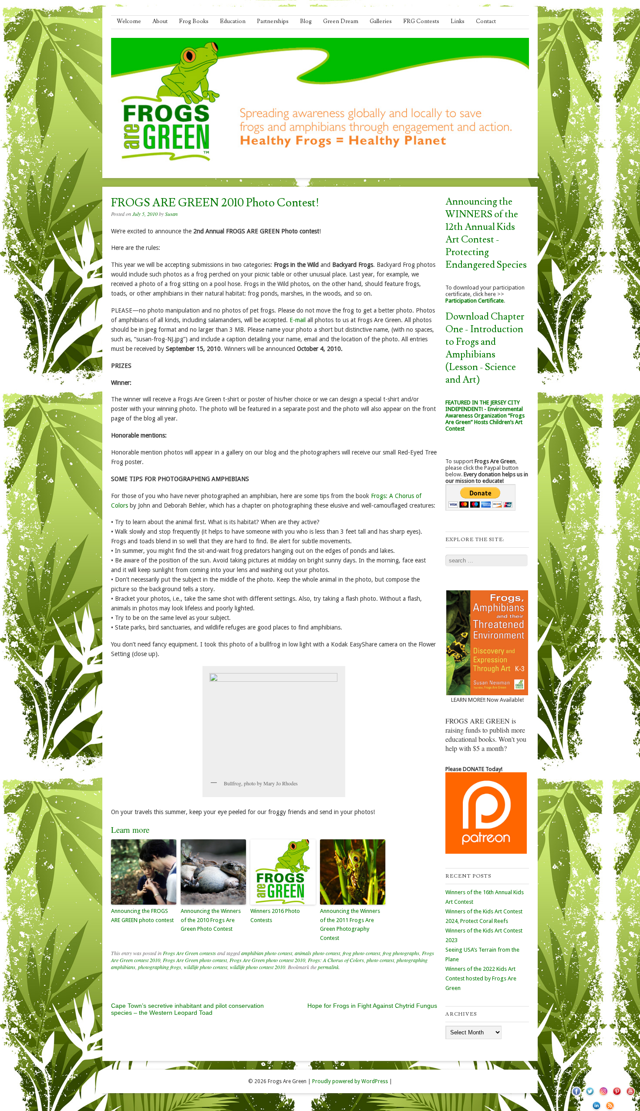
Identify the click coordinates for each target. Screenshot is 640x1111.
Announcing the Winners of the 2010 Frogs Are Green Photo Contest (211, 920)
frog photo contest (361, 952)
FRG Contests (421, 21)
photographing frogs (159, 966)
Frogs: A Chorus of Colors (336, 959)
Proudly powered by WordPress (350, 1081)
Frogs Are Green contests (189, 952)
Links (458, 21)
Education (233, 21)
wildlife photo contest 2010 (257, 966)
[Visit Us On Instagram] (603, 1095)
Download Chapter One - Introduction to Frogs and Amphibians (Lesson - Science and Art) (484, 348)
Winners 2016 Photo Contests (275, 915)
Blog (306, 21)
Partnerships (273, 21)
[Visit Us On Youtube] (630, 1095)
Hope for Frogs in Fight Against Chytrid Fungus (372, 1005)
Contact (486, 21)
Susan (171, 213)
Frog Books (194, 21)
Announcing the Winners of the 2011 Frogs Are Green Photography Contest (350, 924)
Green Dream (340, 21)
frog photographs (401, 952)
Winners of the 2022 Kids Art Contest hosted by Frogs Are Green (480, 978)
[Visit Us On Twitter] (589, 1095)
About (160, 21)
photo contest (380, 959)
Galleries (381, 21)
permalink (328, 966)
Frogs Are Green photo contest (195, 959)
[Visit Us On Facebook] (576, 1095)
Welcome (129, 21)
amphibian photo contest (266, 952)
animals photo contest (317, 952)
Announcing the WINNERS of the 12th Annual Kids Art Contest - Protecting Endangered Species (486, 233)
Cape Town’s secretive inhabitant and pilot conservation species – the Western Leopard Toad (187, 1009)
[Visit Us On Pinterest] (616, 1095)
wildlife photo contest (205, 966)
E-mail (298, 319)
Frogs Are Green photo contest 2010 (267, 959)
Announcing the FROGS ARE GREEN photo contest (142, 915)
